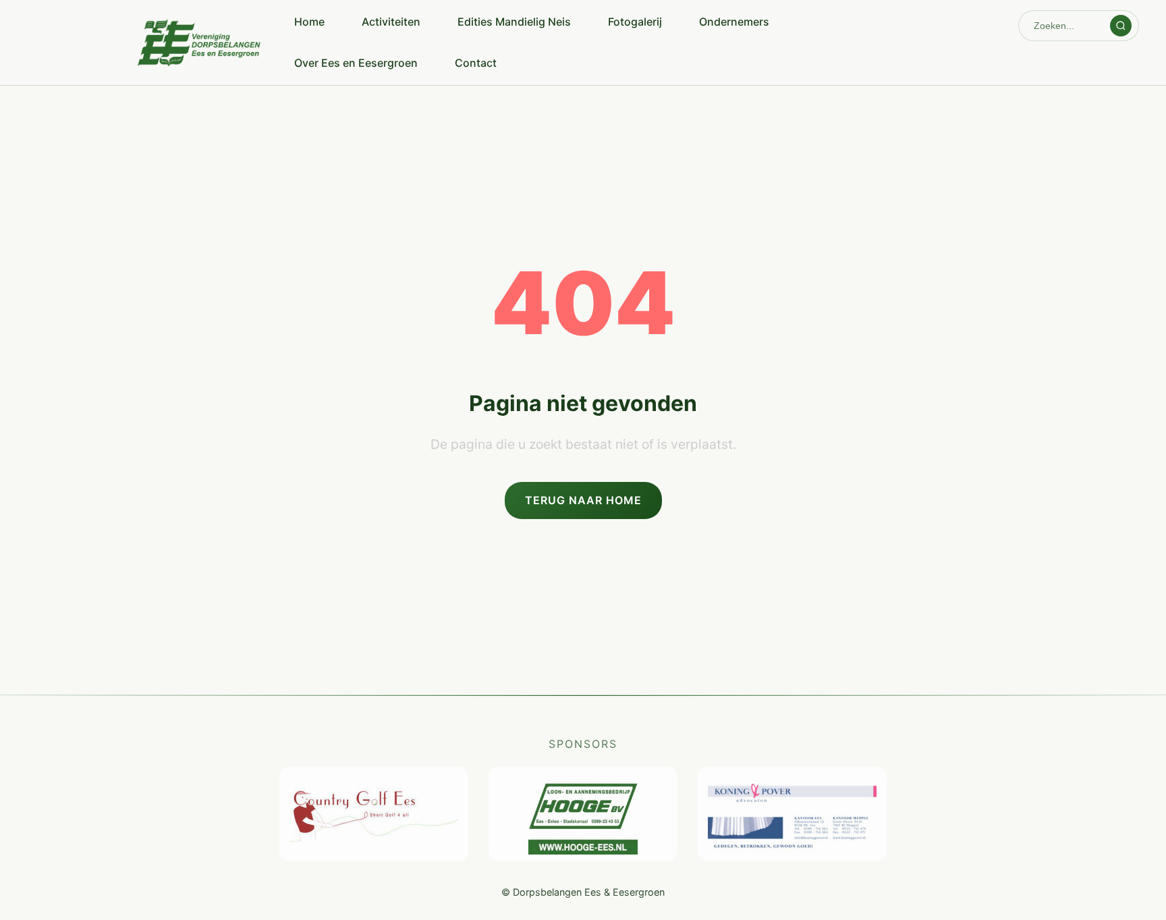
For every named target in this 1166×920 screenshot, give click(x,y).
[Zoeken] (1121, 25)
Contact (476, 63)
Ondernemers (734, 21)
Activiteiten (391, 21)
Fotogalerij (635, 21)
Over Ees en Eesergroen (356, 63)
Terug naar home (583, 500)
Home (309, 21)
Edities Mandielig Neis (514, 21)
